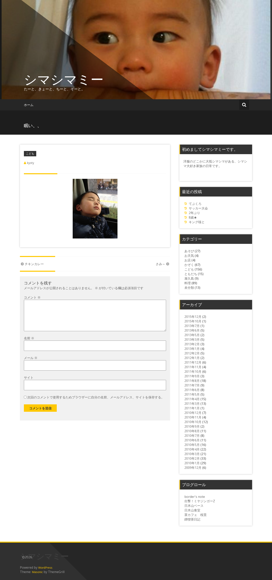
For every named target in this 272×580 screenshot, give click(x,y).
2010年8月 (192, 431)
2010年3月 (192, 454)
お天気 (189, 255)
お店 (187, 260)
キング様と (197, 222)
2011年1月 (192, 408)
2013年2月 (192, 344)
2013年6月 (192, 330)
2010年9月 (192, 426)
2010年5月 (192, 445)
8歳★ (193, 217)
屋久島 (189, 278)
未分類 (189, 287)
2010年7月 (192, 435)
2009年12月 (193, 467)
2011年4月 (192, 399)
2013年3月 (192, 339)
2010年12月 (193, 413)
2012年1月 (192, 358)
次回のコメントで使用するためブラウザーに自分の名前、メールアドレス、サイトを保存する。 (95, 397)
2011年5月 (192, 394)
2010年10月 (193, 422)
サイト (28, 377)
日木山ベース (194, 505)
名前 (29, 338)
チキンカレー (34, 264)
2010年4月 (192, 449)
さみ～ (160, 264)
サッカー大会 (198, 208)
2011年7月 (192, 385)
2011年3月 (192, 403)
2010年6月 (192, 440)
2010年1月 (192, 463)
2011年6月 (192, 390)
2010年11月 (193, 417)
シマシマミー (64, 79)
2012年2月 (192, 353)
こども (30, 153)
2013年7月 (192, 326)
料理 (187, 283)
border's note (194, 496)
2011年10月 (193, 371)
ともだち (190, 274)
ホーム (28, 105)
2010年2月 (192, 458)
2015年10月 (193, 321)
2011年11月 (193, 367)
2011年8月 (192, 381)
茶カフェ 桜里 (195, 515)
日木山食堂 (192, 510)
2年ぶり (194, 213)
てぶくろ (195, 203)
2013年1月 (192, 348)
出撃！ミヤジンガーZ (199, 501)
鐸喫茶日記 (192, 519)
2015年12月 (193, 316)
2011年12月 (193, 362)
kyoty (30, 163)
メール (30, 358)
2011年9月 (192, 376)
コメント (32, 297)
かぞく (189, 265)
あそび (189, 251)
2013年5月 (192, 335)
